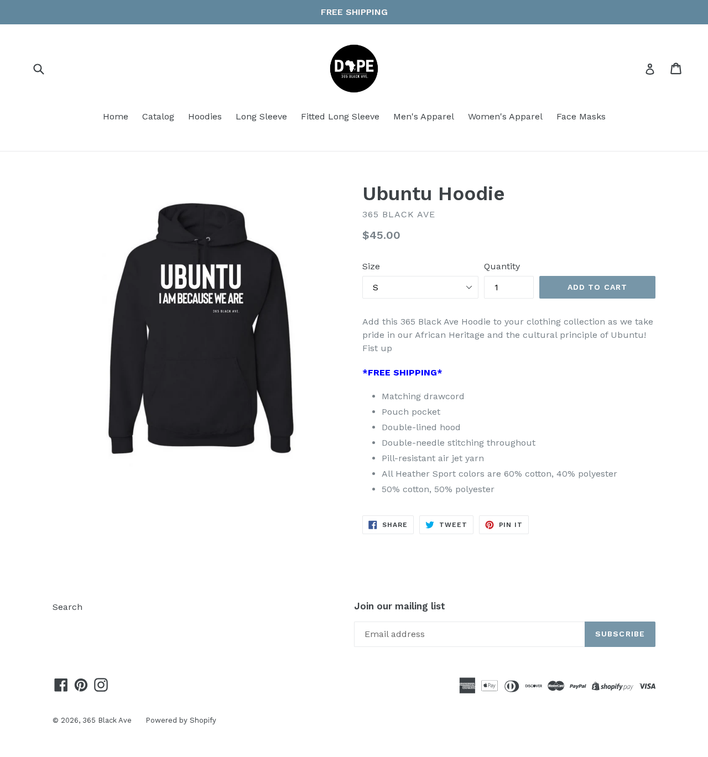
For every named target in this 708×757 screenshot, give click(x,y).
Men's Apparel (423, 116)
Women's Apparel (505, 116)
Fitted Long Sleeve (340, 116)
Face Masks (581, 116)
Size (371, 266)
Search (67, 607)
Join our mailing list (399, 606)
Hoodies (205, 116)
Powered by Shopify (180, 720)
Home (115, 116)
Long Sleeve (261, 116)
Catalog (158, 116)
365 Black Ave (107, 720)
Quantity (502, 266)
